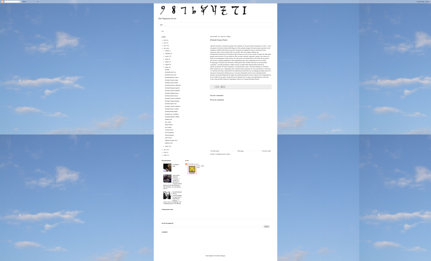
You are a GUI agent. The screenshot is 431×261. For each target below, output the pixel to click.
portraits (167, 69)
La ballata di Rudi (176, 165)
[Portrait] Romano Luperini (172, 88)
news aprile (168, 122)
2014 (165, 43)
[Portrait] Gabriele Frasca (171, 93)
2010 (165, 152)
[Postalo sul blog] (218, 87)
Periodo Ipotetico (169, 135)
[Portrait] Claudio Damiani (172, 101)
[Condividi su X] (220, 87)
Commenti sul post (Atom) (223, 154)
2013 (165, 46)
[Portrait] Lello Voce (170, 72)
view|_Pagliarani (169, 132)
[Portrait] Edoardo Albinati (172, 117)
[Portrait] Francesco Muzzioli (173, 85)
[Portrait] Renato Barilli (171, 111)
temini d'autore (169, 124)
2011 (165, 150)
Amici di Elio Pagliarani (176, 176)
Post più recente (215, 151)
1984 (198, 166)
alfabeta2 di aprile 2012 (171, 140)
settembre (168, 53)
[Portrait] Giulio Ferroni (171, 96)
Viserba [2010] (169, 130)
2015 (165, 40)
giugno (167, 62)
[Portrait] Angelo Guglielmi (172, 90)
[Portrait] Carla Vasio (170, 75)
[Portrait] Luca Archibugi (171, 114)
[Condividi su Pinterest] (224, 87)
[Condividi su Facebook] (222, 87)
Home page (241, 151)
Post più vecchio (266, 151)
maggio (167, 64)
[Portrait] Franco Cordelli (171, 109)
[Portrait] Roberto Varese (171, 77)
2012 (165, 48)
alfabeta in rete (169, 143)
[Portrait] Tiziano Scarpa (171, 80)
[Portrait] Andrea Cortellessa (172, 106)
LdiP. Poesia (168, 138)
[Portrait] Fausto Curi (170, 103)
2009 (165, 155)
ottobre (167, 51)
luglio (167, 59)
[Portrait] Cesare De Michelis (173, 98)
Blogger (223, 256)
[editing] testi (168, 119)
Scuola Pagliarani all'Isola (177, 192)
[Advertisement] (243, 232)
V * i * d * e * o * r (193, 164)
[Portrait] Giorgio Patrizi (171, 82)
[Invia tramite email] (215, 87)
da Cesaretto (168, 127)
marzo (167, 146)
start (161, 25)
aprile (166, 67)
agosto (167, 56)
